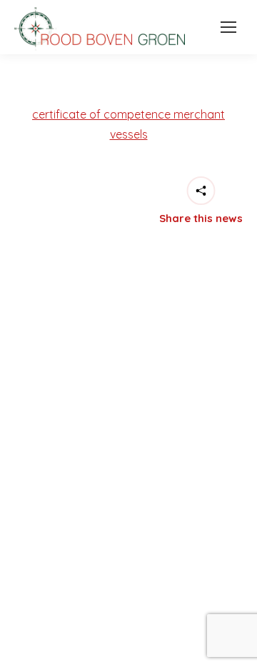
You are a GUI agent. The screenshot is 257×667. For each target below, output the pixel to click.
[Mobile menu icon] (224, 27)
